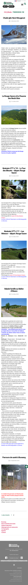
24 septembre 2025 (14, 460)
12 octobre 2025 (15, 175)
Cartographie (5, 529)
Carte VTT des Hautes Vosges (17, 275)
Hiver (11, 6)
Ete (6, 6)
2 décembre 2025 (15, 21)
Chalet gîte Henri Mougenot (14, 18)
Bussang (3, 522)
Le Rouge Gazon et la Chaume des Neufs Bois (14, 97)
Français (18, 0)
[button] (22, 4)
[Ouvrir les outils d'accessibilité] (26, 466)
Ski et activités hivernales (8, 523)
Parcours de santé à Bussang (14, 457)
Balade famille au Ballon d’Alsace (14, 290)
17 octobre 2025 (15, 101)
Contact (3, 532)
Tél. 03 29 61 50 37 (14, 550)
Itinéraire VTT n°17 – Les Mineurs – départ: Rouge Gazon (14, 232)
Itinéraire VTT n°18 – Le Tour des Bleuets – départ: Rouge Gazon (14, 170)
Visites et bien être (6, 525)
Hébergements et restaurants (9, 527)
